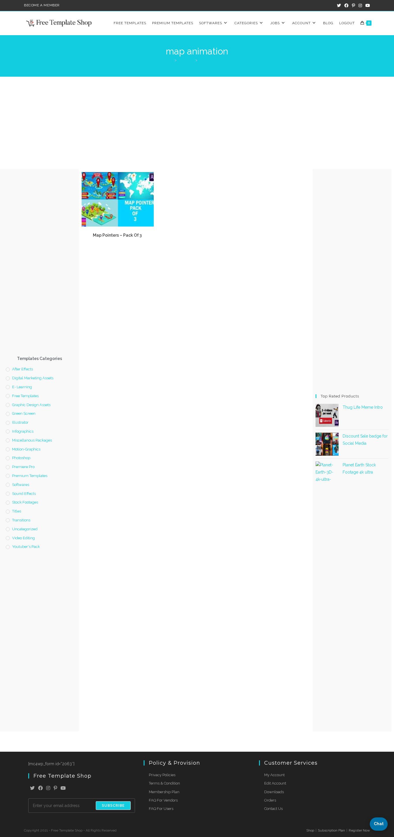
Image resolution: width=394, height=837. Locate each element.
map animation (212, 60)
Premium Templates (29, 476)
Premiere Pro (23, 467)
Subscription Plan (331, 830)
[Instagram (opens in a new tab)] (360, 5)
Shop (310, 830)
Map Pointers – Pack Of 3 (117, 235)
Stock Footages (25, 502)
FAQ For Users (161, 808)
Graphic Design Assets (31, 405)
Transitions (21, 520)
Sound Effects (24, 493)
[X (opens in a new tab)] (339, 5)
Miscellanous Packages (32, 440)
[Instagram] (48, 788)
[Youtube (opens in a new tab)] (367, 5)
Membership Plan (164, 792)
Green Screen (23, 413)
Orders (270, 800)
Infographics (22, 431)
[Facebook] (40, 788)
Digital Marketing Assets (32, 378)
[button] (379, 824)
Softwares (20, 484)
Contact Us (273, 808)
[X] (32, 788)
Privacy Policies (162, 775)
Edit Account (275, 783)
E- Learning (22, 387)
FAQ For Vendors (163, 800)
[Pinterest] (55, 788)
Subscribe (113, 806)
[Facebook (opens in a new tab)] (346, 5)
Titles (16, 511)
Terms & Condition (164, 783)
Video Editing (23, 538)
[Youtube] (63, 788)
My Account (274, 775)
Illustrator (20, 422)
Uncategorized (24, 529)
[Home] (171, 60)
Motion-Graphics (26, 449)
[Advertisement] (197, 120)
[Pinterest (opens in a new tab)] (353, 5)
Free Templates (25, 396)
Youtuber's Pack (26, 546)
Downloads (274, 792)
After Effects (22, 369)
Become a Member (42, 5)
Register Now (359, 830)
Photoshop (21, 458)
